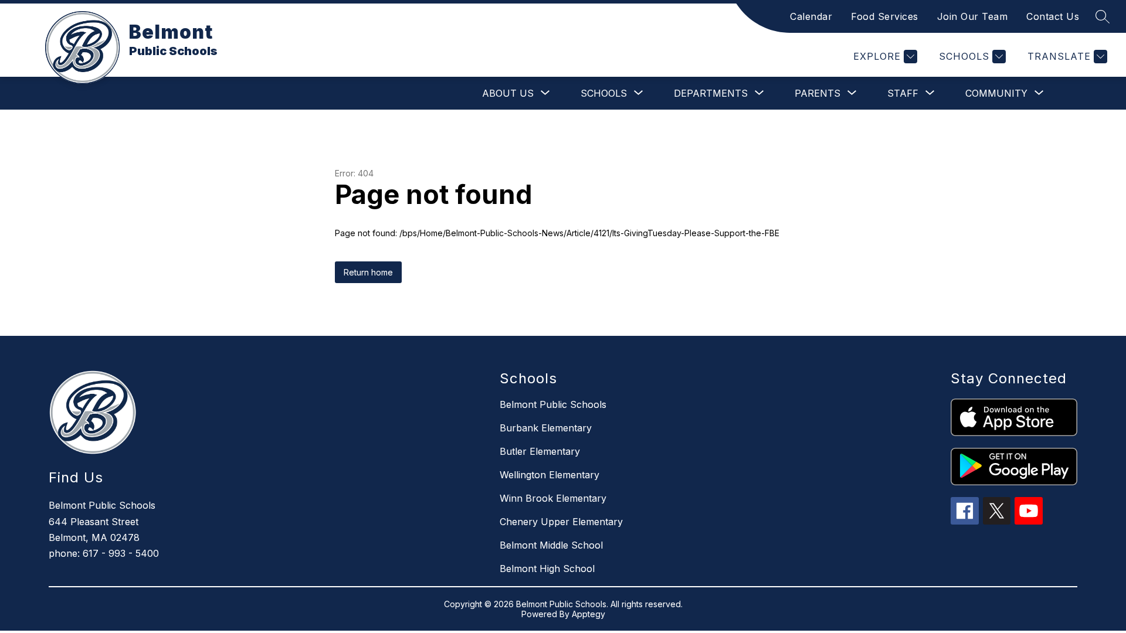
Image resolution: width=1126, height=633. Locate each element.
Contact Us (1052, 16)
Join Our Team (972, 16)
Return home (368, 272)
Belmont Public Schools (553, 404)
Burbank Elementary (546, 428)
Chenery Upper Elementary (561, 522)
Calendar (811, 16)
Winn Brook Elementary (553, 498)
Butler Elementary (540, 451)
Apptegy (588, 614)
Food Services (884, 16)
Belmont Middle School (551, 545)
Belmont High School (547, 568)
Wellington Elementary (549, 475)
